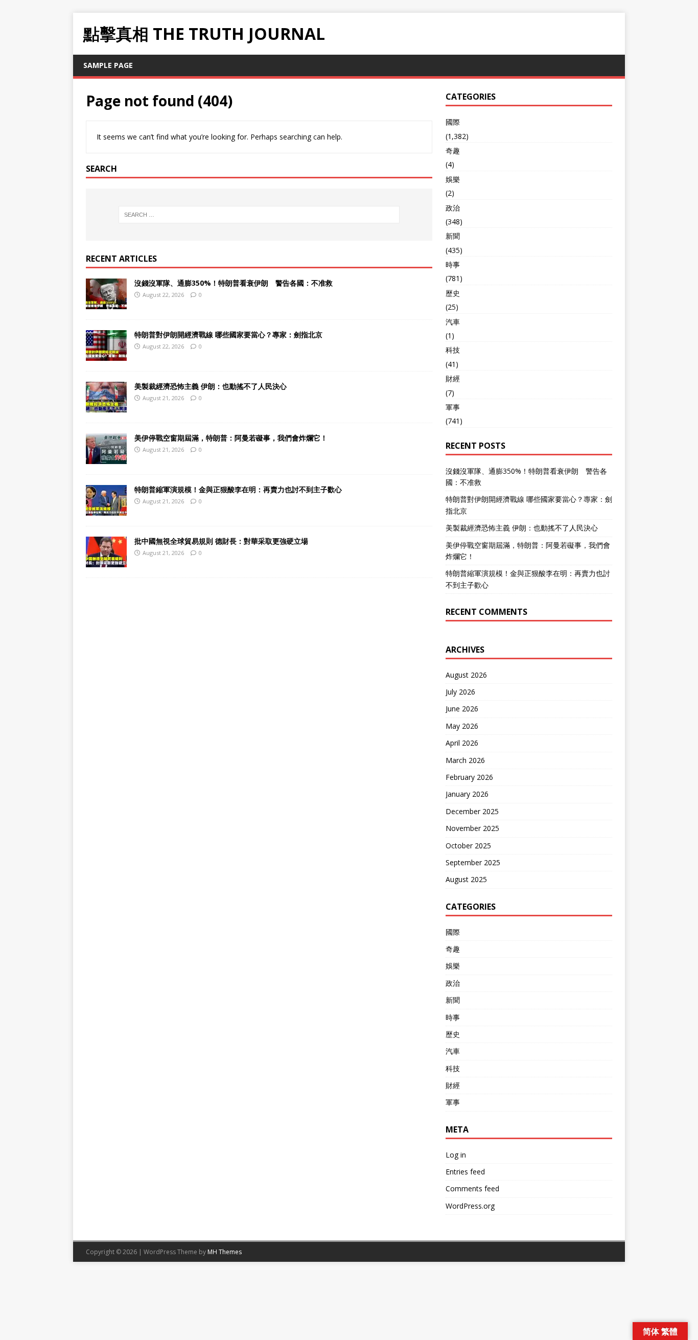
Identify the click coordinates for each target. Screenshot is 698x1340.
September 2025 (473, 862)
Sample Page (108, 65)
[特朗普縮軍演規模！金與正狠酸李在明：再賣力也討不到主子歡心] (106, 509)
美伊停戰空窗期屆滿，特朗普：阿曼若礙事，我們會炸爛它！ (231, 438)
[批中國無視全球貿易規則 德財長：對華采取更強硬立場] (106, 561)
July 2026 (460, 692)
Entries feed (465, 1171)
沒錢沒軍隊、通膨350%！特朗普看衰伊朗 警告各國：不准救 (233, 283)
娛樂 (453, 179)
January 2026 (467, 794)
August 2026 (466, 675)
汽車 (453, 322)
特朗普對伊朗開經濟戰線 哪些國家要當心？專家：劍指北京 (228, 334)
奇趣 (453, 150)
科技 (453, 350)
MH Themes (224, 1251)
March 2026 (465, 760)
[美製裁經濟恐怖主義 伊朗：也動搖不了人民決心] (106, 406)
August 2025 (466, 879)
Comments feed (472, 1188)
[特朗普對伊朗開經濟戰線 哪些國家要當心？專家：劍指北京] (106, 354)
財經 (453, 378)
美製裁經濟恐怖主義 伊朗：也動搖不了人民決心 (210, 386)
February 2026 (469, 777)
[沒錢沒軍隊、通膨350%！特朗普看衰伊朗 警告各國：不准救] (106, 303)
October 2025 (468, 845)
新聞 (453, 236)
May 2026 (462, 726)
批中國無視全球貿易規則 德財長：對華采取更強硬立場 (221, 541)
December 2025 (472, 811)
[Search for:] (259, 214)
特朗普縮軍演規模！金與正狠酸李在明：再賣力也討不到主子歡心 (238, 489)
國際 (453, 122)
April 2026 (462, 743)
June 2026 (462, 708)
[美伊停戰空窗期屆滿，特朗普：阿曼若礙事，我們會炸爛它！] (106, 458)
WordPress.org (470, 1206)
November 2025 (472, 828)
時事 (453, 264)
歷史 (453, 293)
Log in (456, 1155)
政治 (453, 208)
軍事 (453, 407)
